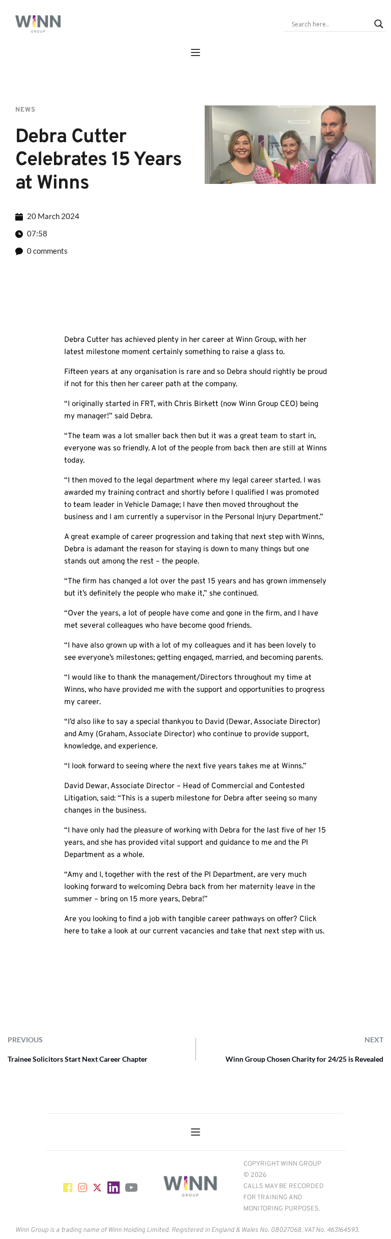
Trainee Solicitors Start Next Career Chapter (78, 1059)
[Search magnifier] (379, 24)
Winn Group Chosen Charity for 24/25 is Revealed (304, 1059)
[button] (195, 52)
